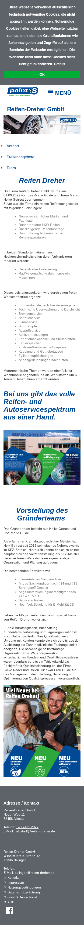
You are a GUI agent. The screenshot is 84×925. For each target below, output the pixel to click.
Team (11, 168)
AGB (10, 902)
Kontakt (13, 877)
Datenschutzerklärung (23, 892)
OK (42, 74)
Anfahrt (13, 146)
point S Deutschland (22, 897)
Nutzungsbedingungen (24, 887)
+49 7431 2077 (27, 827)
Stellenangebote (20, 157)
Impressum (15, 882)
